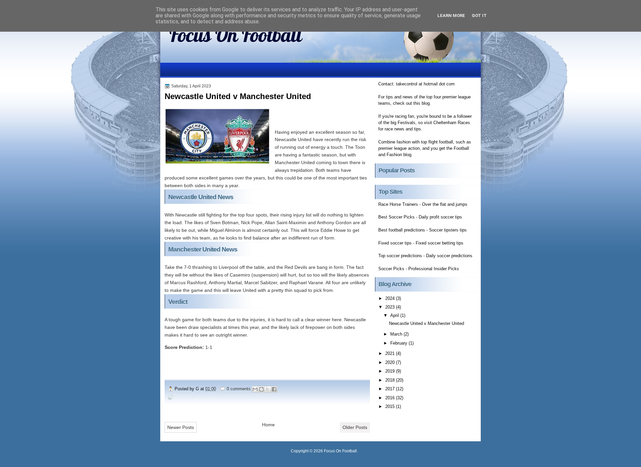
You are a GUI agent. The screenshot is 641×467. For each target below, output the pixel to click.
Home (268, 424)
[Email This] (255, 389)
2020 (390, 362)
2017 (390, 388)
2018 (390, 380)
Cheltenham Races (451, 122)
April (395, 315)
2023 (390, 307)
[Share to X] (267, 389)
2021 (390, 353)
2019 (390, 371)
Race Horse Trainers (398, 204)
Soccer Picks (391, 268)
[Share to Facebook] (274, 389)
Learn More (451, 15)
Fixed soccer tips (395, 243)
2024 (390, 298)
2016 (390, 397)
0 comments (239, 388)
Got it (479, 15)
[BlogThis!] (261, 389)
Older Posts (355, 427)
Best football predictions (401, 229)
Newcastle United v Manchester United (238, 96)
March (397, 334)
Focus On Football (235, 34)
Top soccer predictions (400, 255)
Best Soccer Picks (396, 216)
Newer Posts (180, 427)
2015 (390, 406)
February (399, 343)
